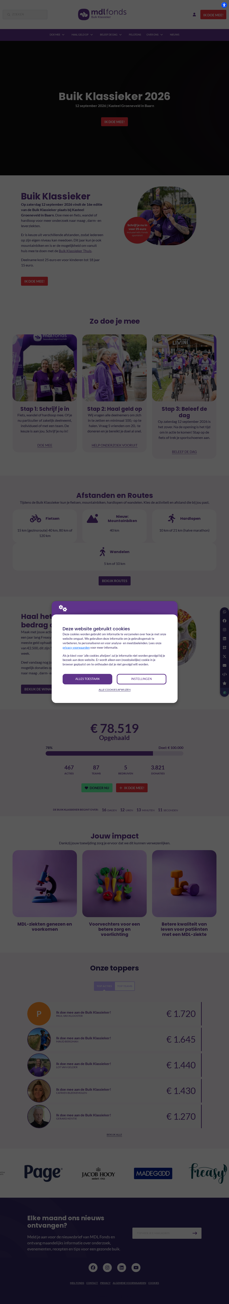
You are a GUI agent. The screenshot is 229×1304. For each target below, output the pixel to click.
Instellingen (141, 679)
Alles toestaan (87, 679)
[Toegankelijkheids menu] (224, 5)
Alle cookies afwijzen (115, 689)
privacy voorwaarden (76, 647)
